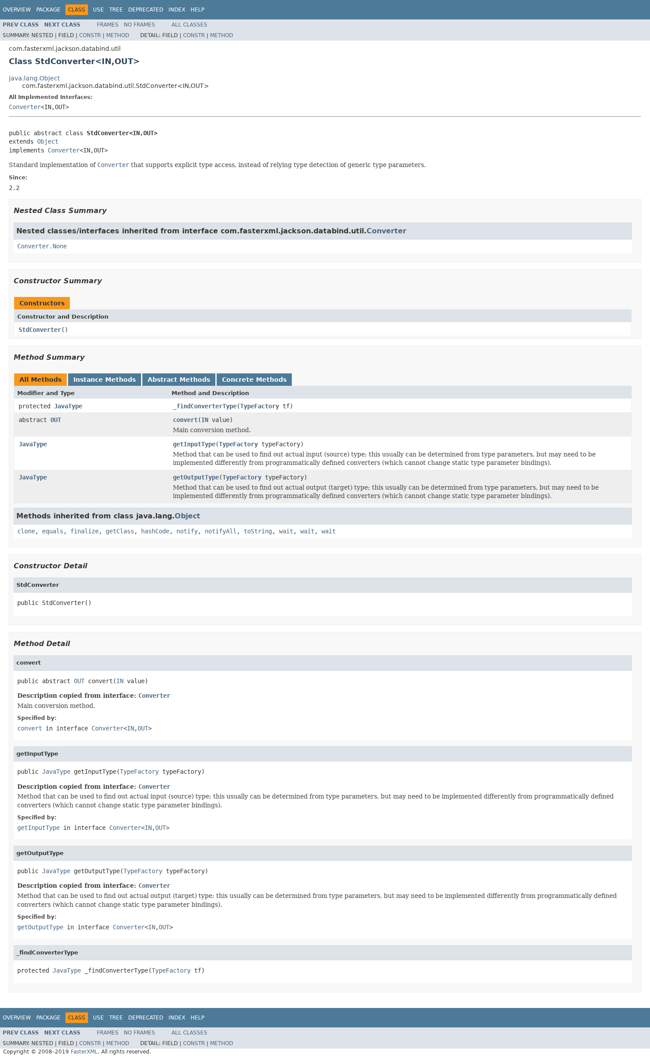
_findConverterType (205, 406)
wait (286, 531)
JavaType (68, 406)
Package (48, 10)
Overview (17, 10)
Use (98, 10)
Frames (108, 25)
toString (258, 531)
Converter (25, 106)
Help (197, 10)
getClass (120, 531)
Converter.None (42, 246)
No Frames (139, 25)
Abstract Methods (179, 379)
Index (176, 10)
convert (185, 419)
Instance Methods (104, 379)
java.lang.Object (34, 78)
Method (117, 35)
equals (52, 531)
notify (187, 531)
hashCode (155, 531)
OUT (55, 419)
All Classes (189, 25)
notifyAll (221, 531)
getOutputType (196, 477)
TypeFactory (259, 406)
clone (26, 531)
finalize (84, 531)
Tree (116, 10)
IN (204, 419)
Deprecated (145, 10)
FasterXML (84, 1052)
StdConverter (40, 329)
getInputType (194, 444)
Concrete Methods (254, 379)
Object (47, 141)
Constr (90, 35)
